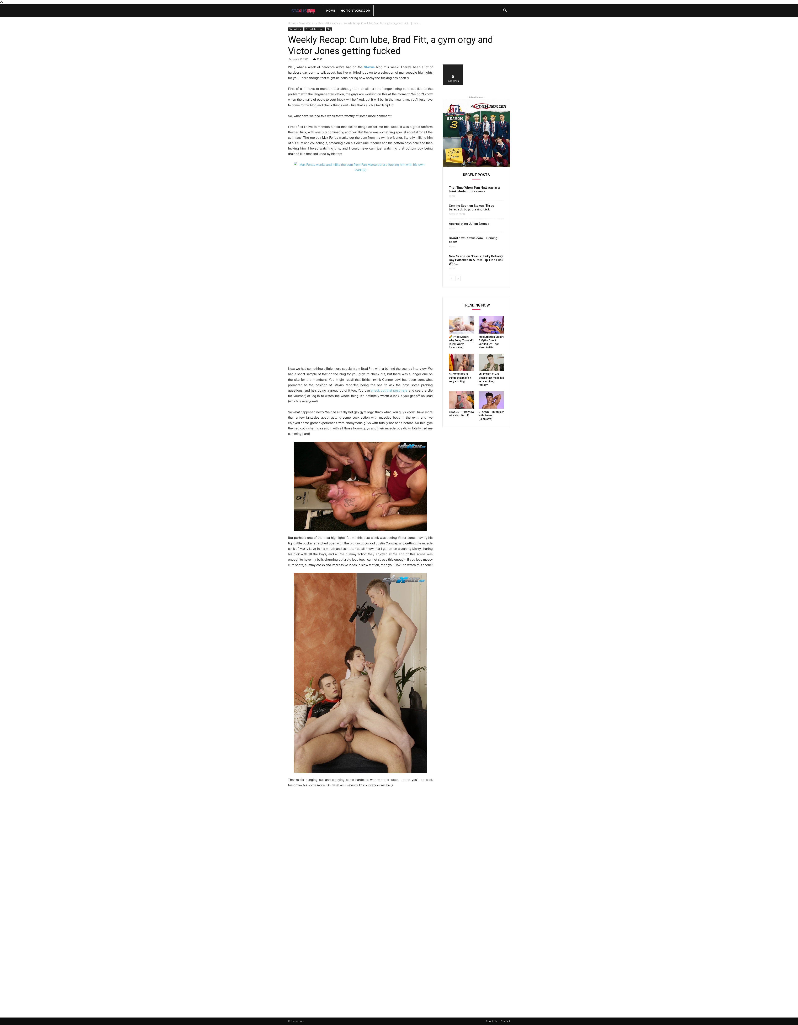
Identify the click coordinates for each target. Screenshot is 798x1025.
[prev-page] (451, 278)
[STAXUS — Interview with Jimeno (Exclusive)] (491, 400)
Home (330, 10)
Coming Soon (457, 214)
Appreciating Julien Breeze (469, 224)
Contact (505, 1021)
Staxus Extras (306, 23)
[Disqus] (360, 849)
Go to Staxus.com (356, 10)
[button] (505, 11)
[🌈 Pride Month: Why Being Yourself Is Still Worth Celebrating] (461, 325)
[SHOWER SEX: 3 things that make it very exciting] (461, 362)
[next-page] (458, 278)
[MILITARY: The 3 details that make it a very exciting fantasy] (491, 362)
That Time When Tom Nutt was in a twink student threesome (474, 189)
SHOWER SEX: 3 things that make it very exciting (460, 378)
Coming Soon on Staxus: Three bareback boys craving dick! (471, 207)
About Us (491, 1021)
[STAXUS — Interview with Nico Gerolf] (461, 400)
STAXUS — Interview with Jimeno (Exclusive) (491, 415)
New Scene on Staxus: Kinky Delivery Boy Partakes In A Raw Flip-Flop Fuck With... (476, 260)
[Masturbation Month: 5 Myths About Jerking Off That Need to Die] (491, 325)
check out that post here (389, 390)
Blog (329, 29)
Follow (453, 66)
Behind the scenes (329, 23)
